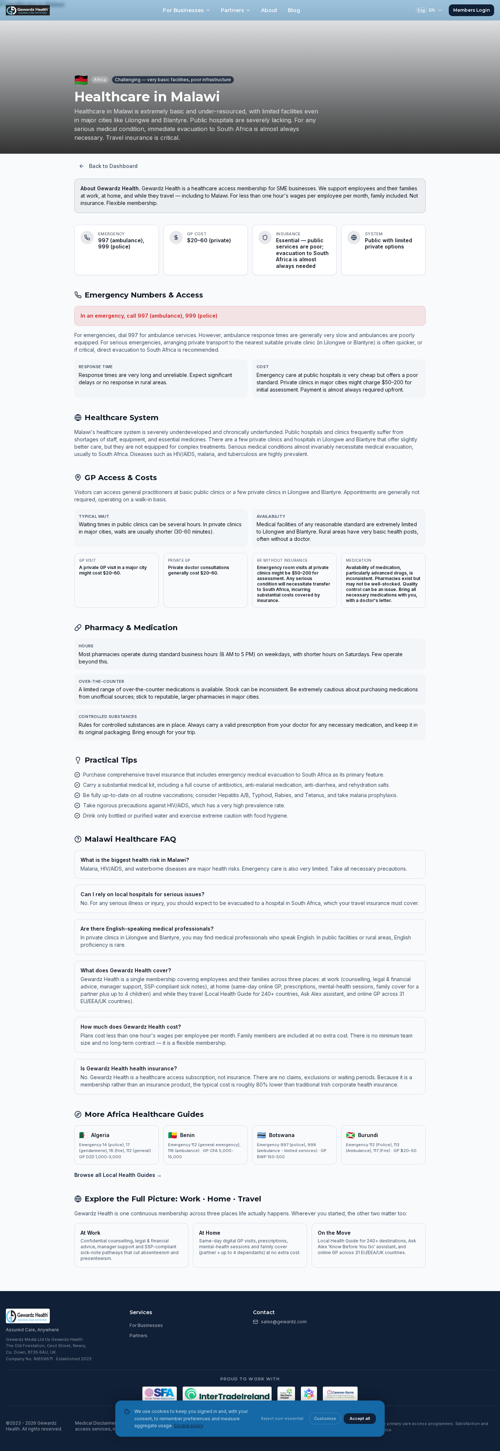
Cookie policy (189, 1425)
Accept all (360, 1418)
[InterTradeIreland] (227, 1394)
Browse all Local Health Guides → (118, 1175)
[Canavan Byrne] (340, 1394)
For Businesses (183, 10)
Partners (232, 10)
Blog (294, 10)
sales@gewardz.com (284, 1321)
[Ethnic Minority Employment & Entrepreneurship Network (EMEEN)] (309, 1394)
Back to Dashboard (113, 166)
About (269, 10)
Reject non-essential (282, 1418)
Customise (325, 1418)
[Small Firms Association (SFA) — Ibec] (159, 1394)
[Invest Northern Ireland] (286, 1394)
